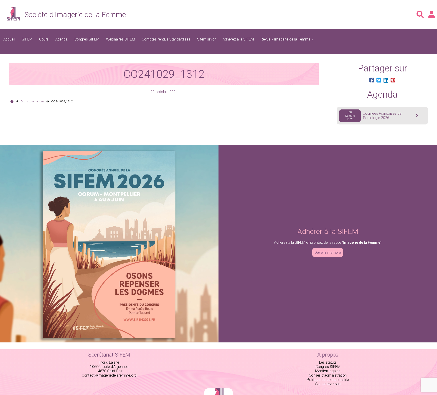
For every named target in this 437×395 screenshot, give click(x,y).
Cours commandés (32, 101)
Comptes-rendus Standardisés (166, 39)
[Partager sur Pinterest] (393, 80)
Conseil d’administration (328, 375)
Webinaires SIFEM (120, 39)
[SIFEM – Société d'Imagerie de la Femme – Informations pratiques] (11, 101)
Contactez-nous (327, 384)
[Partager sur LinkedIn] (386, 80)
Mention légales (327, 371)
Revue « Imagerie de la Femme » (287, 39)
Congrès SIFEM (86, 39)
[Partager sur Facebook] (371, 80)
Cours (43, 39)
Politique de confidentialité (328, 379)
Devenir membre (328, 252)
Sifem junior (206, 39)
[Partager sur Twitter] (378, 80)
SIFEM (27, 39)
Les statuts (328, 362)
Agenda (61, 39)
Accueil (9, 39)
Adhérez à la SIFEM (238, 39)
